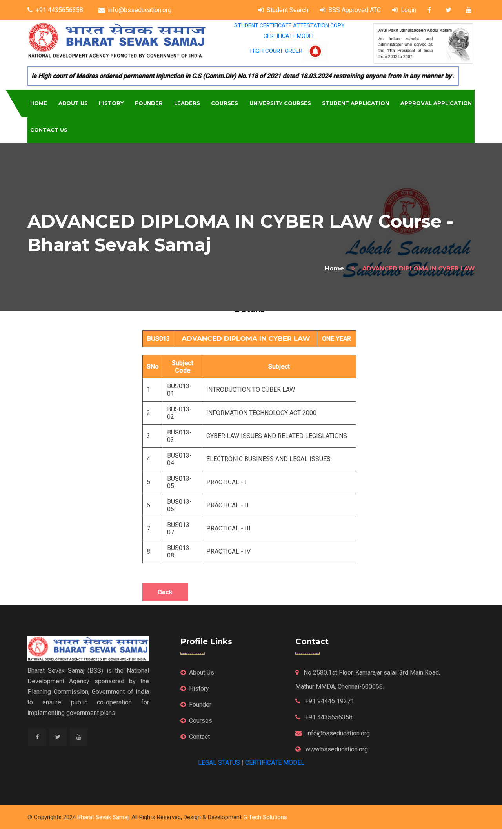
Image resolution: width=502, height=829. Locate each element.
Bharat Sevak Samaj (103, 817)
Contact (199, 736)
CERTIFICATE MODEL (289, 36)
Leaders (187, 103)
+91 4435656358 (59, 10)
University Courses (280, 103)
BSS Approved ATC (354, 10)
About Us (73, 103)
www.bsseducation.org (336, 749)
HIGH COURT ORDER (276, 50)
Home (38, 103)
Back (165, 592)
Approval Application (436, 103)
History (111, 103)
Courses (224, 103)
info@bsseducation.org (139, 10)
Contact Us (48, 130)
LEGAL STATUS (219, 762)
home (334, 268)
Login (408, 10)
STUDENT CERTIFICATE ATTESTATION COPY (289, 25)
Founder (149, 103)
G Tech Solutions (265, 817)
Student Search (287, 10)
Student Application (355, 103)
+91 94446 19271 (329, 701)
